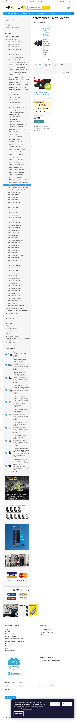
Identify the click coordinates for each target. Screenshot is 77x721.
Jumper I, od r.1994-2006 (15, 167)
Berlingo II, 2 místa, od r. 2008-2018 (17, 65)
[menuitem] (11, 13)
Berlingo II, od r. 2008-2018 (15, 75)
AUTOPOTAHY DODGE (13, 202)
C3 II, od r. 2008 (12, 100)
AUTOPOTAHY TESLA (13, 296)
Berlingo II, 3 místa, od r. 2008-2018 (17, 70)
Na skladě (12, 20)
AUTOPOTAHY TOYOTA (13, 298)
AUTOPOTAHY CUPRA (13, 192)
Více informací (25, 709)
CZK (61, 1)
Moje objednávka (9, 651)
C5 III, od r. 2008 (12, 134)
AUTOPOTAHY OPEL (12, 263)
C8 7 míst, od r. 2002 (13, 139)
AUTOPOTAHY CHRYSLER (14, 223)
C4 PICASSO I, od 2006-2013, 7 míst (17, 127)
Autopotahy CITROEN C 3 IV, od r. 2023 (18, 107)
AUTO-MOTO (9, 318)
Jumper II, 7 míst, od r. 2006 (15, 170)
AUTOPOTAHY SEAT (12, 276)
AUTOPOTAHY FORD (13, 210)
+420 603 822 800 (47, 632)
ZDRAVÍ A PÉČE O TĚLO (12, 37)
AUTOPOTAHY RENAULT (13, 270)
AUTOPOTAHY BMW (12, 47)
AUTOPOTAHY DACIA (13, 195)
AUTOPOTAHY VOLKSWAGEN (15, 306)
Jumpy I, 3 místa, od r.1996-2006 (17, 149)
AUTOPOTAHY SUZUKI (13, 291)
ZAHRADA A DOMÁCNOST (13, 336)
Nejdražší (46, 65)
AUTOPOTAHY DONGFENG (14, 205)
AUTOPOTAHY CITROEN (14, 55)
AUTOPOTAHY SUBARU (13, 288)
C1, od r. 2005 (11, 92)
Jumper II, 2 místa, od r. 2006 (16, 152)
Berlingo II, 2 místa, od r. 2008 (16, 62)
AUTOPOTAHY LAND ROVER (14, 240)
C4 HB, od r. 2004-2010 (14, 117)
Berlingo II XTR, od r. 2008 (15, 77)
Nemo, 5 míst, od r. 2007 (14, 177)
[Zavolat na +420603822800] (7, 1)
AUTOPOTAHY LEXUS (13, 243)
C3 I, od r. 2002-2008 (13, 97)
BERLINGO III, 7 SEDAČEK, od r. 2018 (17, 90)
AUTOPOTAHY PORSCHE (14, 268)
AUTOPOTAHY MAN (12, 245)
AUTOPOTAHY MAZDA (13, 248)
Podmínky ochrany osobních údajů (14, 639)
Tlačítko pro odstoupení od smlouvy (50, 661)
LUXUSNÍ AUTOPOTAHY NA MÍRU (14, 308)
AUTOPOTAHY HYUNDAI (13, 220)
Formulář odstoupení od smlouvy (14, 641)
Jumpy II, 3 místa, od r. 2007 (15, 155)
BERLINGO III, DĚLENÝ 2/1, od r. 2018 (17, 82)
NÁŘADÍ (8, 334)
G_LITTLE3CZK (42, 108)
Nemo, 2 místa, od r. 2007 (15, 175)
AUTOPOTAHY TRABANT (14, 301)
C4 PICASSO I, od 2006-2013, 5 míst (17, 124)
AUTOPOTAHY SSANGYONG (15, 286)
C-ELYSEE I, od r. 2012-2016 (15, 142)
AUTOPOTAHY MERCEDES (14, 250)
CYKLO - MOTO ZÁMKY (12, 316)
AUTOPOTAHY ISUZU (13, 228)
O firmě (31, 1)
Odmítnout (54, 704)
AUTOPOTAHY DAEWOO (14, 197)
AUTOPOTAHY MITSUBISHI (14, 255)
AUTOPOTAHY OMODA (13, 260)
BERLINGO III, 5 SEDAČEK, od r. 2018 (17, 85)
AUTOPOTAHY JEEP (12, 233)
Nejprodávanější (57, 65)
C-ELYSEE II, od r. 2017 (14, 147)
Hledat (45, 7)
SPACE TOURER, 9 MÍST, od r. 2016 (17, 187)
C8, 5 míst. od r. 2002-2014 (15, 137)
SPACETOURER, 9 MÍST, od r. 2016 (17, 185)
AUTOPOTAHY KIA (12, 235)
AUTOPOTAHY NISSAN (13, 258)
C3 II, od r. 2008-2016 (13, 102)
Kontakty (40, 1)
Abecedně (37, 69)
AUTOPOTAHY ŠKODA (13, 278)
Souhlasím (65, 704)
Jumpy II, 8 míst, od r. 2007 (15, 160)
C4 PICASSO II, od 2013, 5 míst (16, 129)
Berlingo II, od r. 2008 (13, 60)
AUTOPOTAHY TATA (12, 293)
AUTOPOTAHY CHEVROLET (14, 52)
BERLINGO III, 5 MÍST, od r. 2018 (16, 87)
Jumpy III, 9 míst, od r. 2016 (15, 165)
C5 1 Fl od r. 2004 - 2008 (14, 132)
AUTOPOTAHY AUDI (12, 44)
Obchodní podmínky (10, 636)
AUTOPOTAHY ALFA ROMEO (15, 42)
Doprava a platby (9, 634)
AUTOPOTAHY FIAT (12, 207)
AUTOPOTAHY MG (12, 253)
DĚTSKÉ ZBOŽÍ (10, 321)
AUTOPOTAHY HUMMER (13, 218)
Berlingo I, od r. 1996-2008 (15, 57)
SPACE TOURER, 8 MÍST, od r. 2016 (17, 182)
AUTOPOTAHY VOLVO (13, 303)
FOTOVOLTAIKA (10, 343)
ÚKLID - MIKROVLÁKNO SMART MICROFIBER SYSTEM (17, 339)
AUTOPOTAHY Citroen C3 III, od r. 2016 (18, 105)
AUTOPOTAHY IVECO (13, 230)
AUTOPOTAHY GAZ (12, 213)
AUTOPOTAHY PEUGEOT (14, 266)
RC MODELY (9, 323)
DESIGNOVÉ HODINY (11, 329)
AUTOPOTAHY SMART (13, 283)
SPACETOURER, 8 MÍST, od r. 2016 (17, 180)
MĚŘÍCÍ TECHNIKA (10, 326)
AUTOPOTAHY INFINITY (13, 225)
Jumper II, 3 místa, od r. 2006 (16, 172)
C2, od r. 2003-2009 (13, 95)
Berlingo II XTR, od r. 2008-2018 (16, 72)
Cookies (7, 648)
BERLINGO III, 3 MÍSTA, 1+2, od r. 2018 (18, 80)
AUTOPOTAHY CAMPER (13, 49)
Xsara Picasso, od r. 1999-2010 (16, 190)
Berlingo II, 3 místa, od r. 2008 (16, 67)
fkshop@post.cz (47, 630)
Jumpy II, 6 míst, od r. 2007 (15, 157)
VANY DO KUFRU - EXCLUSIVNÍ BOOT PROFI (17, 311)
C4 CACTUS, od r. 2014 (14, 122)
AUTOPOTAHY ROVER (13, 273)
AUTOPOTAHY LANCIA (13, 238)
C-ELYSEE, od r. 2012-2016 (15, 144)
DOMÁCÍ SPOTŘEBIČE (11, 331)
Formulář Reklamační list (11, 646)
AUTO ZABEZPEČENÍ (11, 313)
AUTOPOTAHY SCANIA (13, 281)
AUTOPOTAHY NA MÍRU (12, 39)
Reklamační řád (9, 643)
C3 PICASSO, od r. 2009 (14, 110)
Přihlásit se (10, 698)
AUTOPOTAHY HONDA (13, 215)
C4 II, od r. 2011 (12, 119)
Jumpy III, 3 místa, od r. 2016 (15, 162)
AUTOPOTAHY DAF (12, 200)
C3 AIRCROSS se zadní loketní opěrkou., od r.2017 (16, 113)
